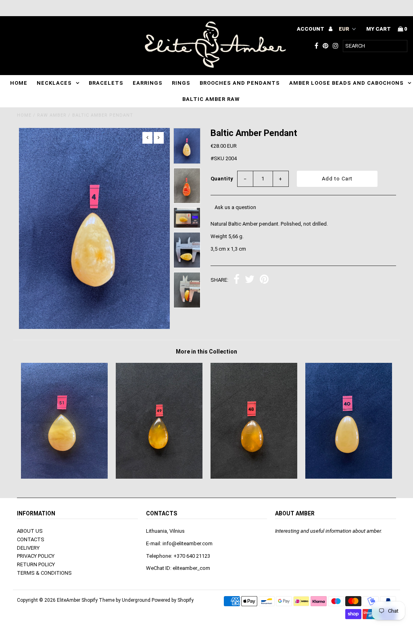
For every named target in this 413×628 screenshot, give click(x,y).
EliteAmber (68, 600)
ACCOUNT (311, 29)
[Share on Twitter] (249, 280)
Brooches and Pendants (240, 83)
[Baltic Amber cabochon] (64, 477)
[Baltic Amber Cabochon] (159, 477)
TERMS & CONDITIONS (44, 573)
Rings (181, 83)
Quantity (222, 179)
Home (18, 83)
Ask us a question (235, 207)
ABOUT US (30, 531)
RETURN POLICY (36, 564)
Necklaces (54, 83)
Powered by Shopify (173, 600)
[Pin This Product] (264, 280)
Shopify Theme (98, 600)
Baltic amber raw (211, 99)
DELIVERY (28, 548)
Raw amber (52, 115)
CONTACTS (30, 539)
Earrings (148, 83)
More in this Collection (206, 351)
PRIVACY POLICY (35, 556)
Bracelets (106, 83)
